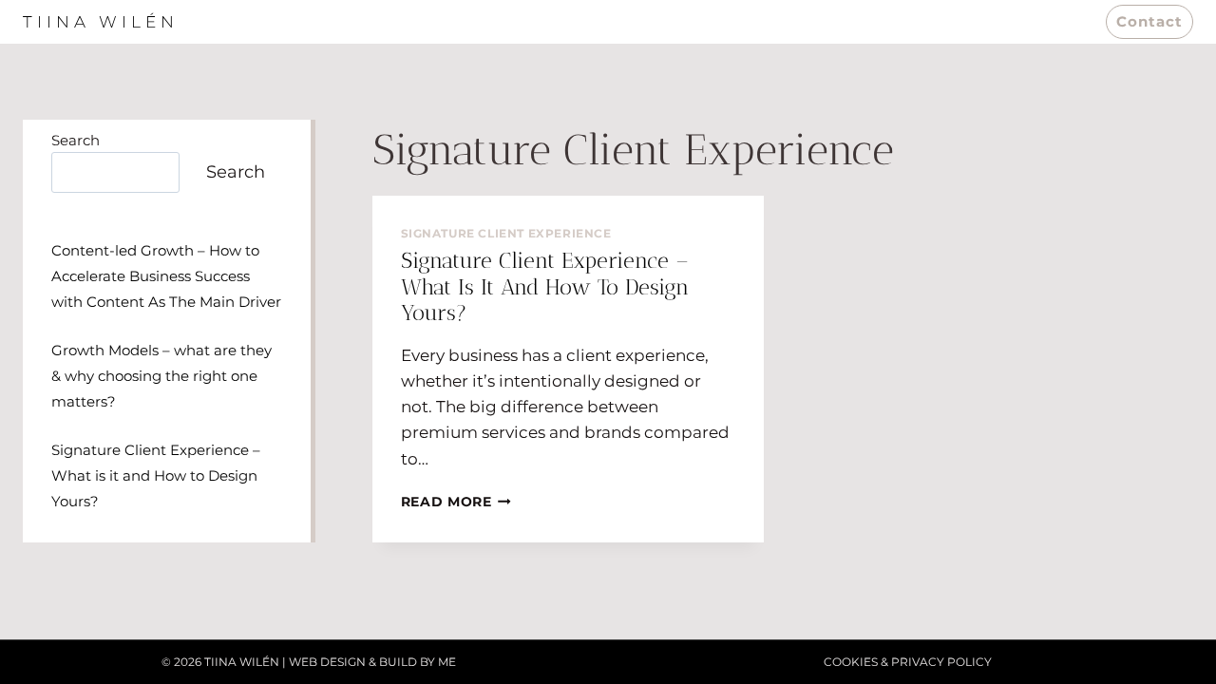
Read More (456, 501)
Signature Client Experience (506, 233)
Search (75, 140)
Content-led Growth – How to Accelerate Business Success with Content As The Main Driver (166, 276)
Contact (1149, 21)
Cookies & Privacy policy (908, 662)
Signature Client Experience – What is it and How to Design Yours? (545, 286)
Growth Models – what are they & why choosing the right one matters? (161, 375)
